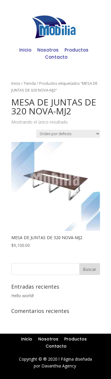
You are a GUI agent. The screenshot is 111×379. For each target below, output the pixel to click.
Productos (77, 50)
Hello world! (22, 295)
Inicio (25, 50)
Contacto (56, 57)
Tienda (30, 83)
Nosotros (48, 50)
